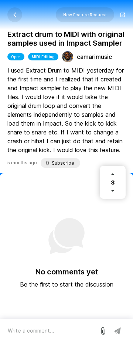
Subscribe (63, 163)
